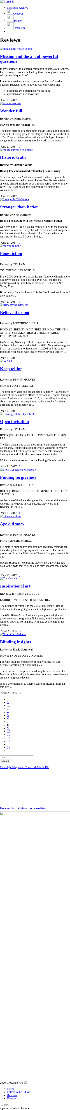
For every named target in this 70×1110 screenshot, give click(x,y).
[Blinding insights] (13, 634)
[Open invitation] (17, 414)
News (10, 1088)
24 (8, 747)
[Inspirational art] (9, 578)
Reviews (12, 1095)
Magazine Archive (17, 7)
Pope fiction (11, 253)
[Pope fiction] (10, 245)
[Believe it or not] (14, 304)
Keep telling (11, 368)
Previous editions (37, 808)
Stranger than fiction (19, 207)
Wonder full (11, 111)
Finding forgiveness (18, 477)
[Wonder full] (10, 103)
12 (8, 737)
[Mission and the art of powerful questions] (16, 48)
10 (8, 731)
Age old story (12, 523)
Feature (11, 1098)
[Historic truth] (16, 149)
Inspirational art (15, 586)
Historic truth (13, 157)
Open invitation (14, 421)
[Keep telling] (6, 361)
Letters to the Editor (18, 1091)
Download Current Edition (13, 808)
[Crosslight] (7, 1)
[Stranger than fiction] (14, 199)
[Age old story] (10, 516)
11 (8, 734)
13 (8, 741)
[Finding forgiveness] (18, 469)
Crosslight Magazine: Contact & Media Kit (24, 767)
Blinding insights (15, 642)
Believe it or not (14, 312)
